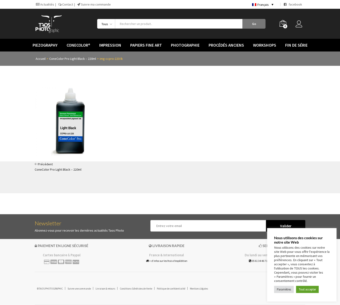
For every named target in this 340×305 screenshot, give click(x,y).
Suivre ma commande (95, 4)
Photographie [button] (185, 45)
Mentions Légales (199, 288)
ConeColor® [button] (78, 45)
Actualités (47, 4)
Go (254, 24)
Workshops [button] (264, 45)
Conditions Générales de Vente (136, 288)
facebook (294, 4)
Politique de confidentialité (171, 288)
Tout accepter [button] (307, 289)
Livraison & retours (105, 288)
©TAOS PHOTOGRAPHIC (50, 288)
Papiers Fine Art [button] (146, 45)
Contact (67, 4)
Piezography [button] (45, 45)
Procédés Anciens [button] (226, 45)
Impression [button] (110, 45)
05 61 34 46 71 (259, 261)
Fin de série (296, 45)
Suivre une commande (79, 288)
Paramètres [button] (284, 289)
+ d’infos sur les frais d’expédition (168, 261)
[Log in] (300, 25)
